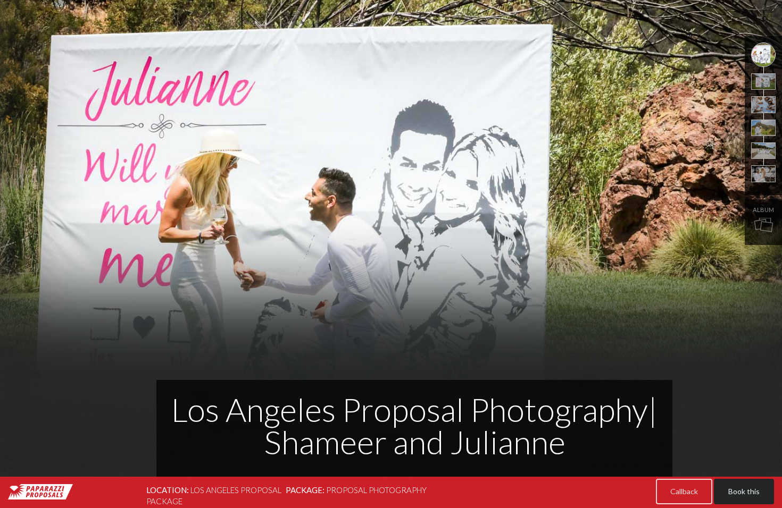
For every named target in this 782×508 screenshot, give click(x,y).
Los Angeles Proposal (235, 490)
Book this (744, 491)
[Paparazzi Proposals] (40, 491)
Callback (684, 491)
